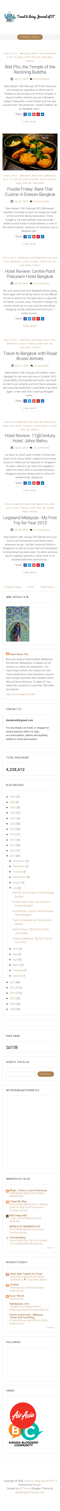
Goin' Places (15, 57)
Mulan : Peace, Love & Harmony (28, 1190)
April (15, 959)
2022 (13, 812)
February (18, 970)
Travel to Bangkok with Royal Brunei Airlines (30, 356)
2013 (13, 982)
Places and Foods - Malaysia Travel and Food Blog (26, 1316)
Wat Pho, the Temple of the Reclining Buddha (30, 69)
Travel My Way (18, 1201)
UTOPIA (14, 1284)
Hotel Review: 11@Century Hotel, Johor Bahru (30, 438)
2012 (13, 987)
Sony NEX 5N (32, 57)
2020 (13, 823)
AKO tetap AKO (18, 1215)
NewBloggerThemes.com (30, 1492)
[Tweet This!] (29, 114)
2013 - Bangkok (21, 53)
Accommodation (40, 258)
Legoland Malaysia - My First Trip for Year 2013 (30, 520)
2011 (13, 993)
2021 (13, 818)
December (19, 860)
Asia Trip (38, 53)
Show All (50, 1248)
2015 (13, 850)
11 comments (41, 529)
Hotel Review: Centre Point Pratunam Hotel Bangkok (30, 274)
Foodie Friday (30, 179)
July (15, 887)
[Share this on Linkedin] (42, 114)
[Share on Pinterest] (38, 114)
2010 (13, 998)
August (17, 882)
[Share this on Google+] (34, 114)
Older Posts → (48, 587)
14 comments (41, 283)
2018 (13, 834)
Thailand (47, 57)
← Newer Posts (12, 587)
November (19, 866)
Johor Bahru (41, 426)
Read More (30, 122)
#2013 (7, 53)
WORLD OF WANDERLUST (25, 1226)
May (15, 954)
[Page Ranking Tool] (12, 1047)
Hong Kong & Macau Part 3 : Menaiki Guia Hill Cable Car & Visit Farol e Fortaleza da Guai (29, 1207)
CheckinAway (18, 1237)
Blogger (37, 1484)
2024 (13, 802)
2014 (13, 855)
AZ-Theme (24, 1488)
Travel (30, 61)
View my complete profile (20, 694)
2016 (13, 845)
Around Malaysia (45, 422)
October (18, 871)
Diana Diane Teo (18, 654)
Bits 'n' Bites (11, 179)
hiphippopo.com (19, 1303)
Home (30, 587)
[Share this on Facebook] (25, 114)
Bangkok (50, 53)
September (19, 877)
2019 (13, 829)
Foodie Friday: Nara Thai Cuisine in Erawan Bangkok (30, 192)
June (16, 948)
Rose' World (17, 1295)
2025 (13, 796)
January (17, 975)
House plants (17, 1298)
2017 (13, 839)
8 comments (41, 365)
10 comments (41, 79)
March (16, 964)
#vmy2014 (19, 504)
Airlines (37, 340)
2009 (13, 1003)
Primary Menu (30, 37)
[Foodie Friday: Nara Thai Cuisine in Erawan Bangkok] (30, 151)
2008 (13, 1009)
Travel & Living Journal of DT (40, 1480)
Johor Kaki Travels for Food (26, 1273)
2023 (13, 807)
